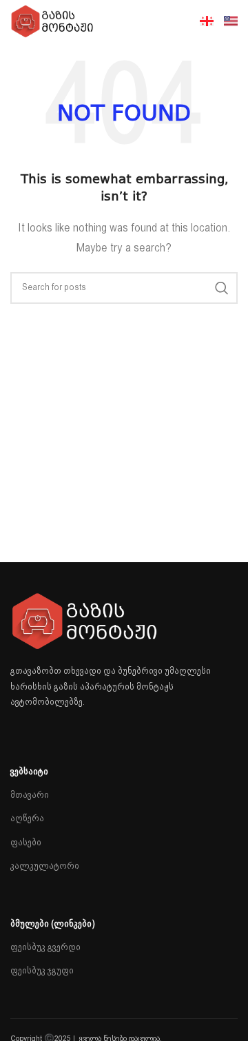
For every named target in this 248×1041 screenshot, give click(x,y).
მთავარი (29, 795)
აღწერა (27, 818)
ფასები (25, 842)
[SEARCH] (222, 288)
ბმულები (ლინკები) (52, 924)
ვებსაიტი (29, 771)
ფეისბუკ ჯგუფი (42, 971)
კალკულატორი (44, 866)
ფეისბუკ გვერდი (45, 947)
